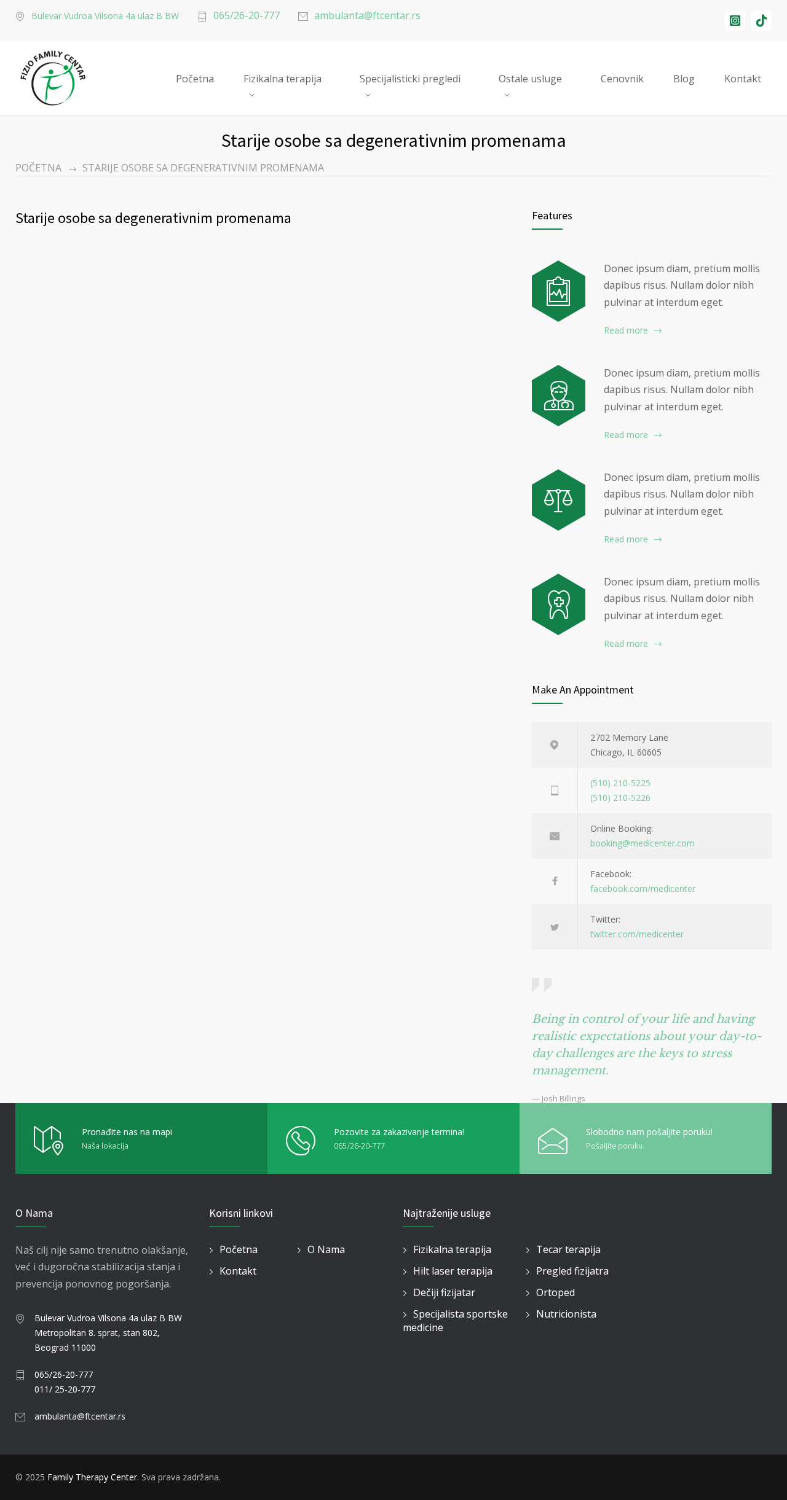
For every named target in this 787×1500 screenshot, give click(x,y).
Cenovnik (622, 78)
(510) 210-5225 (620, 783)
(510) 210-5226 (620, 797)
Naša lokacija (105, 1145)
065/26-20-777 (246, 15)
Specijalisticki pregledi (410, 78)
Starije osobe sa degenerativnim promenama (153, 217)
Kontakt (742, 78)
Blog (684, 78)
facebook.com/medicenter (642, 888)
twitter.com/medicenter (637, 934)
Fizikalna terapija (282, 78)
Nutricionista (566, 1314)
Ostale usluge (530, 78)
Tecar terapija (568, 1249)
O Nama (326, 1249)
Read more (626, 330)
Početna (195, 78)
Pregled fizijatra (572, 1271)
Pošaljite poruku (614, 1145)
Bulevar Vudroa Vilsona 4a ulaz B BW (105, 15)
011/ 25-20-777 (64, 1389)
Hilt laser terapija (452, 1271)
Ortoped (555, 1292)
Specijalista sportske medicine (455, 1320)
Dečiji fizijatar (444, 1292)
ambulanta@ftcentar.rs (367, 15)
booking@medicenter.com (642, 843)
